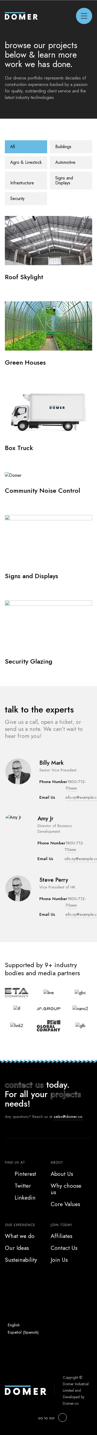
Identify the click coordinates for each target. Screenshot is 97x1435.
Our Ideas (17, 1248)
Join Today (61, 1224)
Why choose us (66, 1189)
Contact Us (64, 1248)
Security (17, 198)
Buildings (63, 147)
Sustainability (21, 1260)
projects (65, 1094)
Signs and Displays (64, 180)
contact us (24, 1084)
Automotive (65, 162)
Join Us (59, 1260)
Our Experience (20, 1224)
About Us (62, 1174)
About (57, 1162)
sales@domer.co (68, 1117)
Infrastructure (22, 183)
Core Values (65, 1204)
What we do (19, 1236)
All (12, 147)
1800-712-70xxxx (75, 902)
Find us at (15, 1162)
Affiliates (61, 1236)
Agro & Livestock (26, 162)
